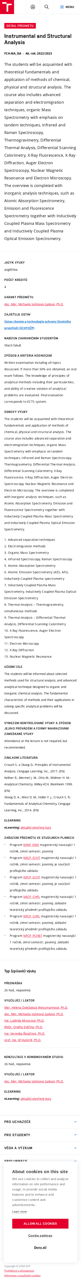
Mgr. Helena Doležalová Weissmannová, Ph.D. (36, 1007)
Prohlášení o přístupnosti (19, 1270)
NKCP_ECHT (31, 858)
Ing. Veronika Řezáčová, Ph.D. (24, 1033)
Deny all (40, 1247)
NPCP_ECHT (31, 877)
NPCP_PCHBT (32, 936)
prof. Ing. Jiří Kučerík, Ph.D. (22, 1040)
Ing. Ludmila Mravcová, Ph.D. (24, 1020)
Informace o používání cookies (22, 1275)
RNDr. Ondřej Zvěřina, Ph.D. (23, 1027)
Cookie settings (40, 1235)
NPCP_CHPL (31, 916)
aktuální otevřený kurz (36, 827)
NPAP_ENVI (31, 845)
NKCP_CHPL (31, 897)
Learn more (19, 1211)
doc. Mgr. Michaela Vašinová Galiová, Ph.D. (34, 304)
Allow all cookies (40, 1223)
